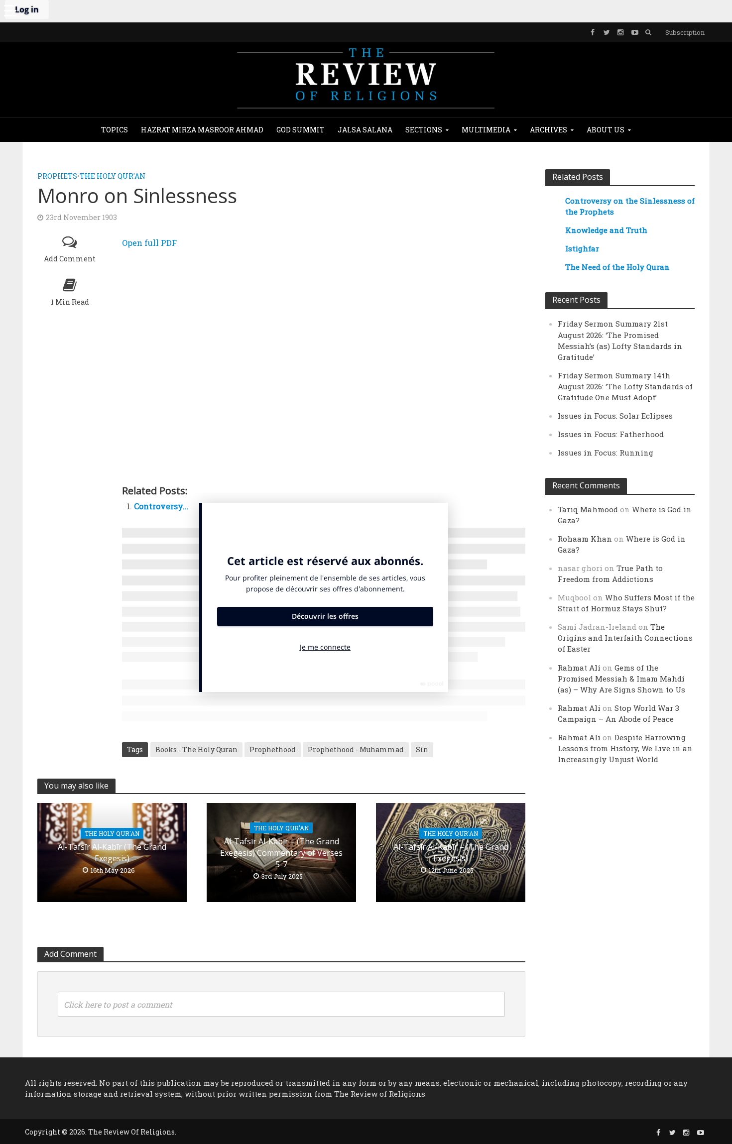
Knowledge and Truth (606, 230)
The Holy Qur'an (112, 176)
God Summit (300, 129)
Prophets (57, 176)
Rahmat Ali (579, 668)
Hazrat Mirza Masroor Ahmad (202, 129)
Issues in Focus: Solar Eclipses (615, 416)
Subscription (685, 32)
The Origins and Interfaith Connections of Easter (625, 638)
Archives (548, 129)
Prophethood (272, 749)
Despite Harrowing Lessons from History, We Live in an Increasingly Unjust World (625, 748)
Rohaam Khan (585, 539)
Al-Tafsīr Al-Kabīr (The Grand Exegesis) (112, 852)
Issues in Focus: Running (605, 453)
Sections (423, 129)
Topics (114, 129)
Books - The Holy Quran (196, 749)
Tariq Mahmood (588, 509)
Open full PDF (149, 242)
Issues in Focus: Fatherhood (611, 434)
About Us (605, 129)
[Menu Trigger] (10, 10)
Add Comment (70, 258)
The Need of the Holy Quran (617, 267)
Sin (422, 749)
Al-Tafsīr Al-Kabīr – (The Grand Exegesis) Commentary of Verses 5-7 (281, 853)
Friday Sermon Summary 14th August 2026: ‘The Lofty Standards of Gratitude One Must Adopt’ (625, 386)
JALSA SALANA (365, 129)
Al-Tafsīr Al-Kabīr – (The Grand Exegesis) (450, 852)
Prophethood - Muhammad (356, 749)
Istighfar (582, 248)
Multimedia (486, 129)
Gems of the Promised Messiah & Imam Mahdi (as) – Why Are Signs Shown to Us (621, 678)
